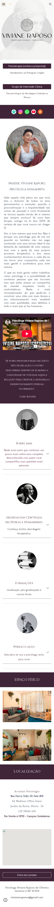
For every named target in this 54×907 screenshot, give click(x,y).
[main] (27, 73)
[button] (3, 4)
